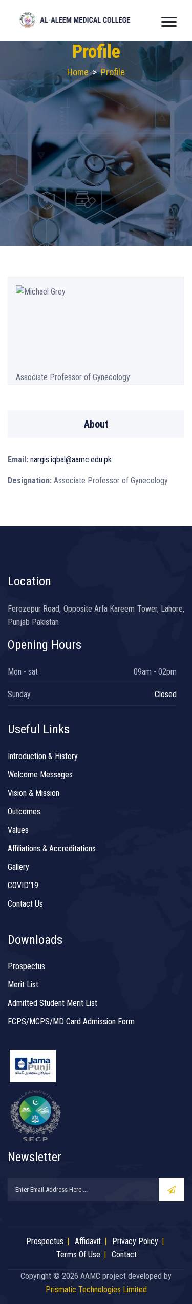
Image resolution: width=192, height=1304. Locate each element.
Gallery (18, 867)
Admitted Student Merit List (52, 1003)
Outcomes (24, 811)
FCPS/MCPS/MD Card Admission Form (71, 1021)
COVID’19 (23, 885)
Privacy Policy (135, 1241)
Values (18, 830)
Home (78, 72)
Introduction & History (43, 756)
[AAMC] (81, 19)
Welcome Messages (40, 775)
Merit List (23, 985)
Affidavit (88, 1241)
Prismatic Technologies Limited (96, 1289)
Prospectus (26, 966)
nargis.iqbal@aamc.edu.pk (70, 460)
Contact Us (25, 904)
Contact (124, 1254)
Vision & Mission (33, 793)
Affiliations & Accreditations (52, 848)
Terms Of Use (78, 1254)
